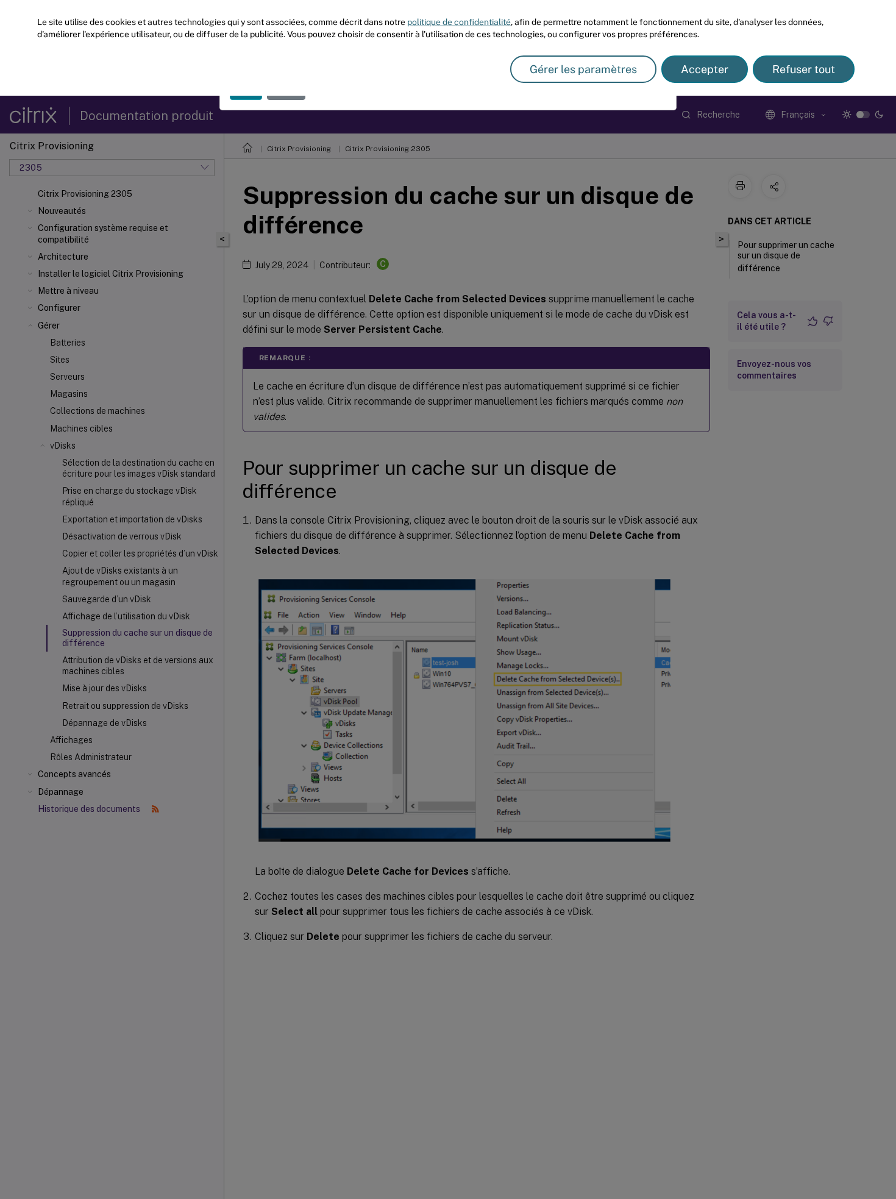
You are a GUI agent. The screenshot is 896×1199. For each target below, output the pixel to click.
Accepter (704, 69)
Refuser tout (803, 69)
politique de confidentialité (459, 22)
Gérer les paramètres (583, 69)
